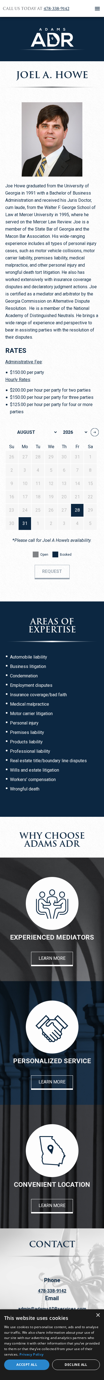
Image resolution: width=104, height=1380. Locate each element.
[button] (97, 8)
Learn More (52, 958)
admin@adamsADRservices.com (52, 1309)
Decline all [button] (76, 1364)
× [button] (98, 1315)
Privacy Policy (31, 1354)
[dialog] (52, 1344)
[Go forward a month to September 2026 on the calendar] (95, 432)
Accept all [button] (26, 1364)
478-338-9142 (56, 9)
